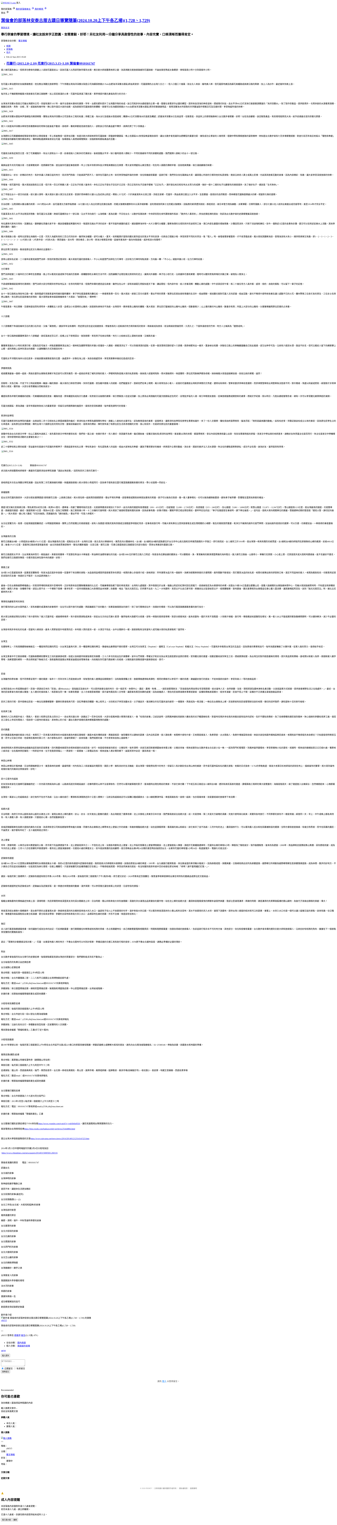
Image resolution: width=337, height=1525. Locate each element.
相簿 (8, 46)
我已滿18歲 (6, 1520)
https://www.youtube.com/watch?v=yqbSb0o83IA (59, 1123)
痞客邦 (17, 1335)
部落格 (9, 49)
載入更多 (5, 1356)
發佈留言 (5, 1372)
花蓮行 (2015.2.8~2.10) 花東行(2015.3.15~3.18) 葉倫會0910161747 (50, 63)
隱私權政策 (183, 1488)
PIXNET (149, 1488)
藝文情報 (22, 41)
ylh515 (4, 1320)
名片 (8, 52)
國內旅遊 (21, 1343)
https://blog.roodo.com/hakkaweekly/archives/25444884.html (49, 1129)
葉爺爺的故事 (23, 1346)
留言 (23, 1335)
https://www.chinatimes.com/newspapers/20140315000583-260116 (30, 1153)
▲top (3, 1350)
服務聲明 (193, 1488)
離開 (15, 1520)
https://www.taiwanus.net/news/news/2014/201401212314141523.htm (60, 1138)
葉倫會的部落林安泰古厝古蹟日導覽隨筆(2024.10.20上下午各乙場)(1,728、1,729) (75, 20)
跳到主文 (5, 28)
